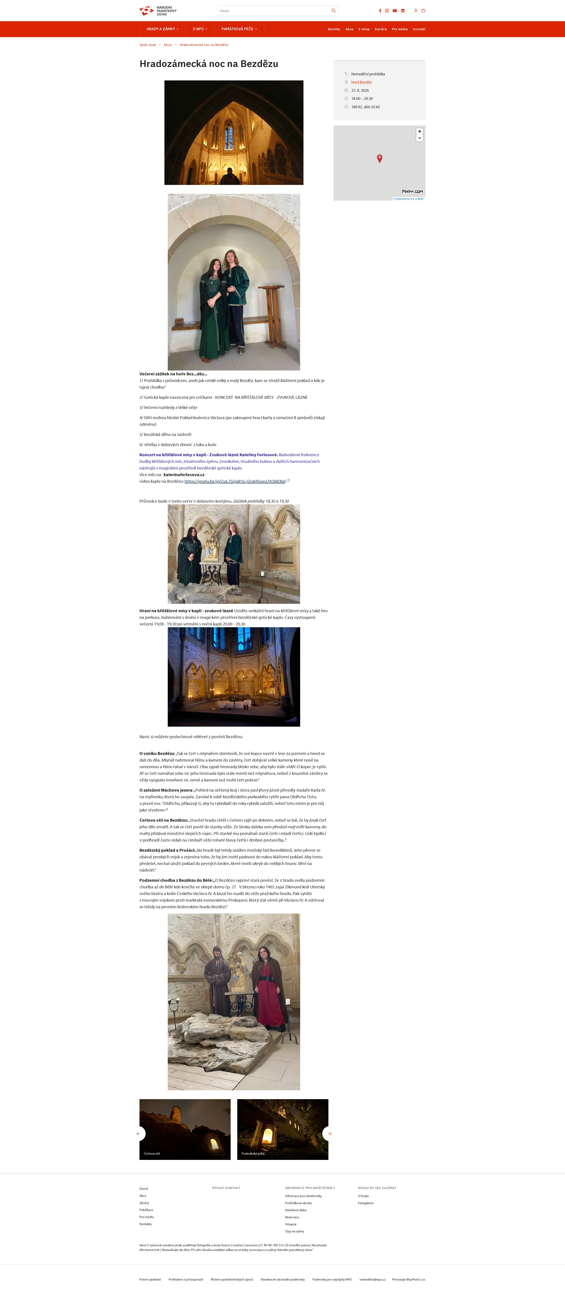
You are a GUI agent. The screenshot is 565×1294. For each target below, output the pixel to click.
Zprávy (144, 1203)
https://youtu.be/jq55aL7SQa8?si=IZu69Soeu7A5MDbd (235, 481)
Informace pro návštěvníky (303, 1196)
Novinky (334, 29)
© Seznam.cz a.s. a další (408, 198)
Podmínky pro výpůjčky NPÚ (332, 1279)
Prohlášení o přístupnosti (186, 1279)
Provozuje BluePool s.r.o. (409, 1279)
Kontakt (419, 29)
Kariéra (381, 29)
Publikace (146, 1210)
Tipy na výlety (294, 1231)
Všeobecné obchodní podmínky (283, 1279)
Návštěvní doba (296, 1210)
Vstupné (291, 1224)
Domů (143, 1188)
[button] (379, 158)
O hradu (363, 1196)
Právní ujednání (150, 1279)
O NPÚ (198, 29)
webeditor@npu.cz (373, 1279)
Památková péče (237, 29)
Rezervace (292, 1217)
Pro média (400, 29)
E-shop (364, 29)
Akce (349, 29)
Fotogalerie (366, 1203)
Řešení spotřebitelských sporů (232, 1279)
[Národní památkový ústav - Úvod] (158, 11)
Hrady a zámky (161, 29)
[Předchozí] (138, 1133)
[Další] (329, 1133)
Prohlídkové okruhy (298, 1203)
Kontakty (145, 1224)
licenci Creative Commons (239, 1245)
